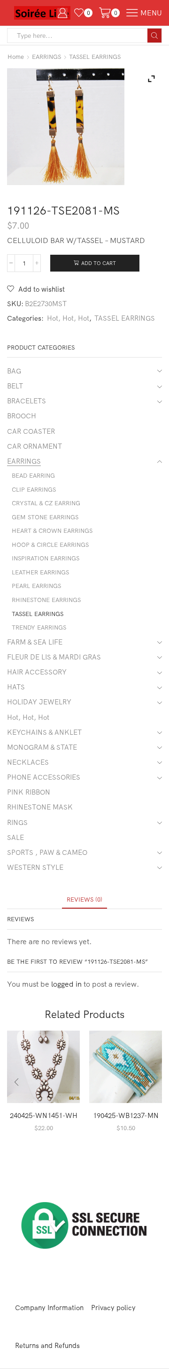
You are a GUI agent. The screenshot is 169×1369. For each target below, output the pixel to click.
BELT (15, 385)
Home (16, 56)
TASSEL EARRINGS (95, 56)
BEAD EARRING (33, 475)
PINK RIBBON (28, 792)
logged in (66, 984)
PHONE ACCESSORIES (43, 777)
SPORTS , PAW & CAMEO (47, 852)
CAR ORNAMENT (34, 446)
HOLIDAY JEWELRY (39, 701)
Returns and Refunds (47, 1345)
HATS (16, 686)
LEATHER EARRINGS (40, 572)
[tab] (84, 899)
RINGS (17, 822)
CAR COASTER (31, 431)
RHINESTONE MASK (40, 807)
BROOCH (21, 415)
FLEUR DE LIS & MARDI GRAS (54, 656)
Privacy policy (113, 1307)
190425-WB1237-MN (126, 1115)
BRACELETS (26, 400)
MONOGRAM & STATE (42, 747)
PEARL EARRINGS (36, 585)
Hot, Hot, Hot (68, 318)
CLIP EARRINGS (34, 489)
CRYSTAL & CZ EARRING (46, 503)
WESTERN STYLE (35, 867)
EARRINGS (46, 56)
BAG (14, 370)
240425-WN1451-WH (43, 1115)
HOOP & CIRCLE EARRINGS (50, 544)
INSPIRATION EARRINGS (45, 558)
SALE (15, 837)
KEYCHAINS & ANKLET (44, 732)
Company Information (49, 1307)
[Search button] (154, 36)
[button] (16, 1082)
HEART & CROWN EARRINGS (52, 530)
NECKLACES (28, 762)
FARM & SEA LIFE (34, 642)
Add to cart (98, 263)
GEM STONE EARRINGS (45, 517)
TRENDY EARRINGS (39, 627)
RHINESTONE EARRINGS (46, 599)
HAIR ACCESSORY (37, 671)
